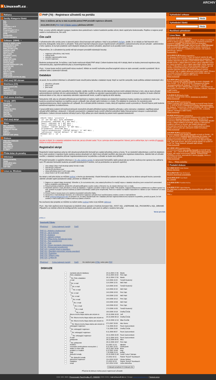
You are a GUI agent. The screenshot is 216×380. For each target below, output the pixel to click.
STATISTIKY (7, 165)
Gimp (5, 25)
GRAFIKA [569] (9, 50)
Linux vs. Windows (12, 171)
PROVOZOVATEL (9, 159)
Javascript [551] (9, 109)
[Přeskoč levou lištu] (27, 7)
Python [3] (7, 116)
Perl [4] (6, 112)
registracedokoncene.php (59, 196)
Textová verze (154, 377)
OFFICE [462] (8, 63)
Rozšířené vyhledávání (180, 31)
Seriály (7, 18)
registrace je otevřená (199, 97)
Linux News (175, 35)
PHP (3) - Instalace (47, 235)
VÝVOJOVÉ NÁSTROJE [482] (14, 77)
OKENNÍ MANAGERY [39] (13, 64)
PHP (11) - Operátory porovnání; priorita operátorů (60, 251)
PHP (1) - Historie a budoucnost (52, 231)
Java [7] (6, 107)
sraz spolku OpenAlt (191, 150)
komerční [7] (8, 90)
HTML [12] (7, 105)
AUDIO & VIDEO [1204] (12, 43)
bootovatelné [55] (10, 87)
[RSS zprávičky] (184, 35)
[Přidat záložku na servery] (45, 218)
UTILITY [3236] (9, 71)
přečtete (121, 42)
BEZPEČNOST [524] (11, 45)
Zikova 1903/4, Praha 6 (187, 42)
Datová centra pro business (199, 59)
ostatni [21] (7, 111)
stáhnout (107, 202)
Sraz (168, 184)
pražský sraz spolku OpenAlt (184, 81)
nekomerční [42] (9, 92)
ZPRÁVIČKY (7, 148)
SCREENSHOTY (9, 128)
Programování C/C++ (11, 30)
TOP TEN (6, 167)
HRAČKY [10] (8, 52)
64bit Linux (7, 28)
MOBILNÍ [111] (8, 61)
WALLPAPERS (8, 126)
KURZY (6, 131)
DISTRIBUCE (8, 146)
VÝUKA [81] (7, 75)
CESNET (178, 43)
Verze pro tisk (159, 212)
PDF (110, 262)
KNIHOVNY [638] (9, 59)
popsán (160, 140)
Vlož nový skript (11, 119)
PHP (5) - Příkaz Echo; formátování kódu (56, 239)
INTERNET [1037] (9, 56)
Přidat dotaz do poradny (14, 153)
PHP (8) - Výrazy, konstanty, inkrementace (56, 245)
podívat (72, 177)
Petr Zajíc (60, 25)
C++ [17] (6, 104)
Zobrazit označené (115, 367)
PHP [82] (6, 114)
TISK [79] (6, 70)
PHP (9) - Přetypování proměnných (54, 247)
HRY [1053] (7, 54)
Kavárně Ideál (186, 136)
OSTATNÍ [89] (8, 66)
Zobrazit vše (128, 367)
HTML (5, 33)
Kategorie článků (19, 18)
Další (76, 227)
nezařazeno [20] (9, 94)
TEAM (5, 161)
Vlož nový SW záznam (14, 80)
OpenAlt (187, 40)
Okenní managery (10, 37)
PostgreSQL (8, 35)
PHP (4, 23)
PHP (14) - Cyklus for (48, 257)
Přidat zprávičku (181, 162)
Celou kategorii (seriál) (61, 227)
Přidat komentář (173, 76)
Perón (207, 83)
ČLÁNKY (6, 150)
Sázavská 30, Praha (199, 136)
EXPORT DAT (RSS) (10, 135)
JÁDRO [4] (7, 57)
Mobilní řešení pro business (186, 119)
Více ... (169, 194)
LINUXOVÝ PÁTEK (10, 129)
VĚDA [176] (7, 73)
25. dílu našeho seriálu (83, 160)
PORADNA (7, 143)
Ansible (200, 155)
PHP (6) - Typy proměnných (51, 241)
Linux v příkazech (10, 32)
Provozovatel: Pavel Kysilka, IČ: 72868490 (85, 377)
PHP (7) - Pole (45, 243)
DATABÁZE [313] (9, 47)
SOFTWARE (7, 144)
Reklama (8, 15)
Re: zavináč (171, 179)
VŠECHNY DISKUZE (10, 141)
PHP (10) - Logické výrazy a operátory (55, 249)
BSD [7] (6, 88)
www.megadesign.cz (140, 377)
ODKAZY (6, 133)
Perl (4, 21)
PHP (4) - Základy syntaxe (50, 237)
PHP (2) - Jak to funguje (49, 233)
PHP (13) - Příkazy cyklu (49, 255)
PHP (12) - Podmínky (48, 253)
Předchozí (44, 227)
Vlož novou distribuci (14, 97)
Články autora (71, 25)
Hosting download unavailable (179, 174)
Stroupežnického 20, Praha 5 (179, 85)
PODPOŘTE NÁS (9, 163)
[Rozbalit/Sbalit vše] (21, 40)
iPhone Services (173, 170)
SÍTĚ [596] (7, 68)
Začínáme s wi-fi (9, 26)
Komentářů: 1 (172, 52)
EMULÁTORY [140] (10, 48)
